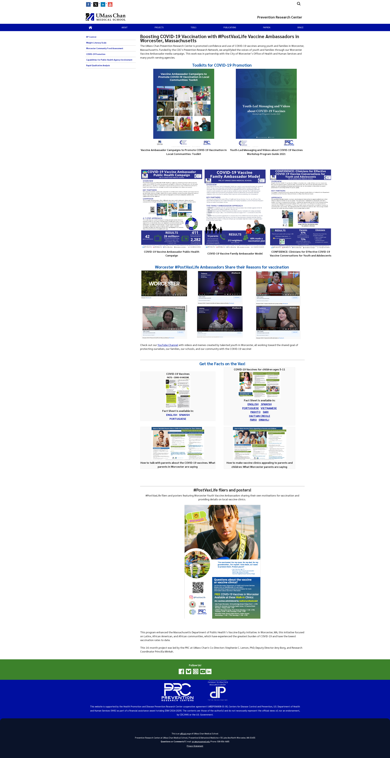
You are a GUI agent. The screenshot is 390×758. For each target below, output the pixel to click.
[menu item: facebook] (88, 4)
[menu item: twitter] (95, 4)
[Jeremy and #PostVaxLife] (220, 322)
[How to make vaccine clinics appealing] (259, 458)
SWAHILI (264, 419)
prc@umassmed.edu (201, 741)
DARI (266, 412)
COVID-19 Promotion (95, 54)
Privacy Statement (195, 746)
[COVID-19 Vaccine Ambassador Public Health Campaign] (171, 209)
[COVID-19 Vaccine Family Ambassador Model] (235, 209)
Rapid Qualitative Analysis (98, 65)
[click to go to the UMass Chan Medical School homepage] (105, 17)
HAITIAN (254, 416)
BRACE (300, 27)
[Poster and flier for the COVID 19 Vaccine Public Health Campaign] (222, 562)
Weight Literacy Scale (96, 42)
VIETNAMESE (269, 408)
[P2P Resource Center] (195, 702)
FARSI (253, 419)
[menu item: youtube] (110, 4)
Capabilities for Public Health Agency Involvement (109, 60)
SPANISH (184, 414)
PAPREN (266, 27)
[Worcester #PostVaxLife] (164, 285)
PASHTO (255, 412)
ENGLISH (171, 414)
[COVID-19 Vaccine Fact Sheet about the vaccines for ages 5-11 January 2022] (259, 384)
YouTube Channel (168, 345)
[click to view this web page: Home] (90, 27)
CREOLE (265, 416)
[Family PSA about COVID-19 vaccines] (220, 287)
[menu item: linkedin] (103, 4)
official (183, 733)
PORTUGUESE (178, 418)
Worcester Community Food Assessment (104, 48)
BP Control (91, 37)
